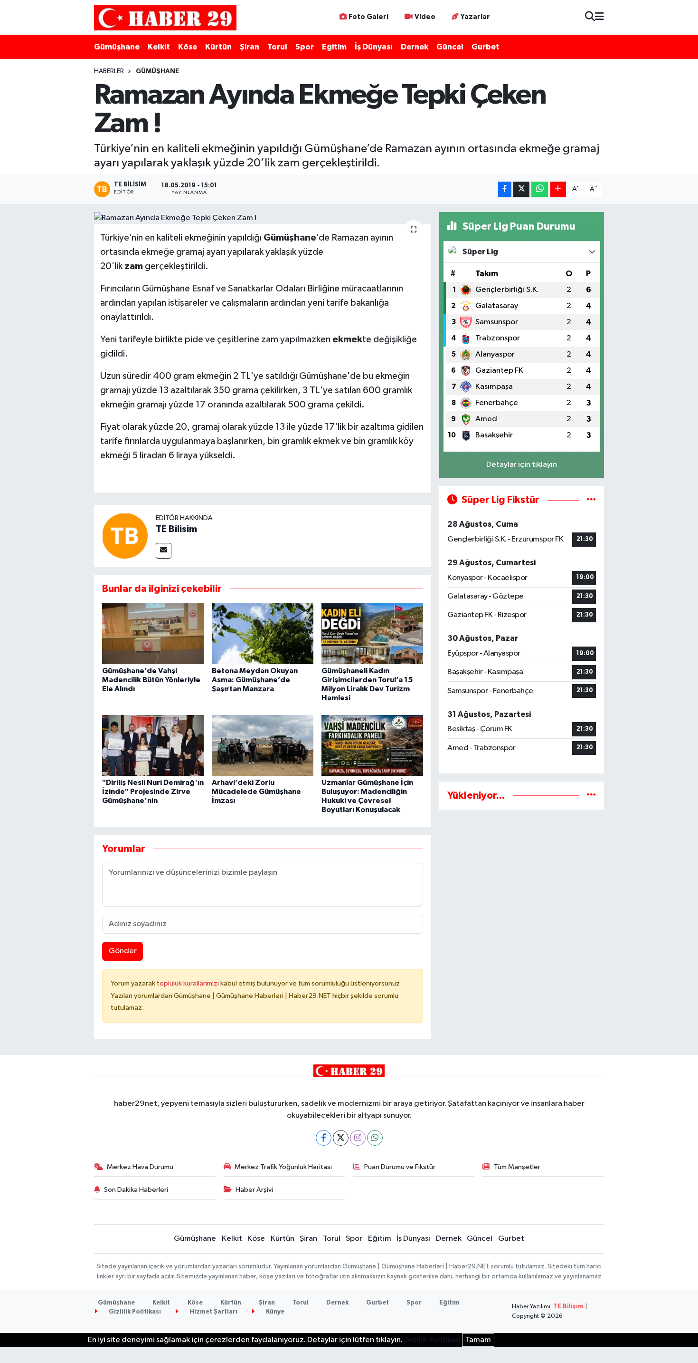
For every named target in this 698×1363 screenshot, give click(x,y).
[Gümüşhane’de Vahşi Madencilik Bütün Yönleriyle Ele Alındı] (153, 633)
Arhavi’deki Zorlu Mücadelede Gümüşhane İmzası (256, 791)
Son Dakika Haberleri (136, 1189)
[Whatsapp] (375, 1138)
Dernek (414, 47)
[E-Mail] (163, 551)
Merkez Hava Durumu (140, 1166)
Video (425, 16)
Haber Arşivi (254, 1189)
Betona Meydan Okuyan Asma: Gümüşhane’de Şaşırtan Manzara (255, 680)
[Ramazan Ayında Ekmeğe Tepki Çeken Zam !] (263, 218)
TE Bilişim (568, 1307)
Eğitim (334, 47)
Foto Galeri (368, 16)
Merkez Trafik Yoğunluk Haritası (283, 1166)
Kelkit (159, 47)
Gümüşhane (117, 47)
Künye (274, 1312)
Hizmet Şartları (212, 1312)
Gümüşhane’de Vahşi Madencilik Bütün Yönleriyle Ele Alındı (151, 680)
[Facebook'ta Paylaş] (504, 189)
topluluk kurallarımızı (188, 983)
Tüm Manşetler (517, 1166)
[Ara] (590, 17)
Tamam (478, 1340)
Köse (187, 47)
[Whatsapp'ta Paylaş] (539, 189)
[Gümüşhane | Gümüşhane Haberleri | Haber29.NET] (165, 17)
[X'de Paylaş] (521, 189)
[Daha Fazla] (558, 189)
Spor (304, 47)
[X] (341, 1138)
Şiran (249, 47)
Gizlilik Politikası (134, 1312)
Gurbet (486, 47)
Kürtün (218, 47)
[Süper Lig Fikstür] (591, 500)
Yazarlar (475, 16)
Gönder (123, 951)
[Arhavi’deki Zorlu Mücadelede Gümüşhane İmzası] (262, 745)
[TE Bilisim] (125, 536)
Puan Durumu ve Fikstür (399, 1166)
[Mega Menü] (599, 17)
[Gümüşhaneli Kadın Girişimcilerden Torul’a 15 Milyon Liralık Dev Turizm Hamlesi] (372, 633)
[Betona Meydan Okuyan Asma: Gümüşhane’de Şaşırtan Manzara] (262, 633)
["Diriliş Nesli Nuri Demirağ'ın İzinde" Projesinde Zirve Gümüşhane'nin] (153, 745)
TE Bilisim (176, 529)
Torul (277, 47)
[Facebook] (323, 1138)
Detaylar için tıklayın (521, 465)
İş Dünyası (374, 47)
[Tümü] (591, 796)
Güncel (449, 47)
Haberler (109, 71)
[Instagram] (358, 1138)
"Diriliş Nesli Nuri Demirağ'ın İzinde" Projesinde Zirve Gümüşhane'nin (153, 791)
